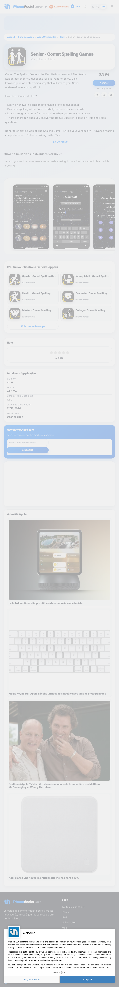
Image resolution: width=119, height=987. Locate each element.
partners (24, 942)
